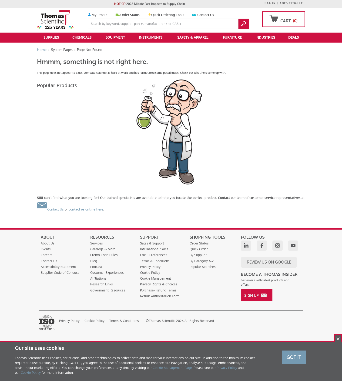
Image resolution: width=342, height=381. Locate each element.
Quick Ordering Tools (167, 15)
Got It (294, 357)
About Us (47, 243)
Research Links (101, 284)
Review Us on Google (269, 262)
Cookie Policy (150, 272)
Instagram (277, 246)
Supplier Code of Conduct (60, 272)
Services (96, 243)
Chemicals (82, 37)
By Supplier (198, 255)
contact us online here (86, 209)
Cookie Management (155, 278)
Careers (46, 255)
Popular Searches (203, 266)
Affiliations (98, 278)
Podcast (96, 266)
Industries (265, 37)
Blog (93, 261)
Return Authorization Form (159, 296)
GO (243, 24)
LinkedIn (246, 246)
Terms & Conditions (155, 261)
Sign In (270, 3)
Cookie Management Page (172, 367)
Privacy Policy (150, 266)
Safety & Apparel (192, 37)
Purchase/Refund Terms (158, 290)
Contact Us (205, 15)
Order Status (130, 15)
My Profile (99, 15)
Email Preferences (153, 255)
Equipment (115, 37)
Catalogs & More (102, 249)
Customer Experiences (107, 272)
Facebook (262, 246)
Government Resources (107, 290)
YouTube (293, 246)
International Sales (154, 249)
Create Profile (291, 3)
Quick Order (199, 249)
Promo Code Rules (104, 255)
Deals (293, 37)
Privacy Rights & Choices (158, 284)
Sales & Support (152, 243)
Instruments (151, 37)
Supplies (51, 37)
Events (46, 249)
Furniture (232, 37)
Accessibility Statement (58, 266)
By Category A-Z (202, 261)
